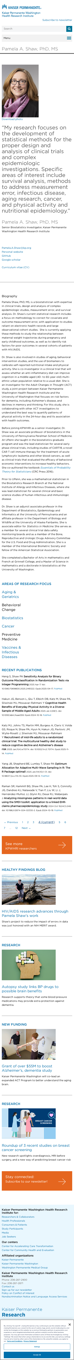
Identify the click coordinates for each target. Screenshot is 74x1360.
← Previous (11, 822)
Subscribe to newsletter (57, 20)
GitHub (6, 256)
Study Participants (12, 1229)
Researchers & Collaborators (18, 1217)
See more (13, 844)
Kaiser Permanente (13, 1260)
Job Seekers (9, 1237)
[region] (37, 1340)
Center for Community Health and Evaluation (28, 1250)
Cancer (8, 626)
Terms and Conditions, (15, 1341)
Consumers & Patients (14, 1225)
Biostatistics (12, 618)
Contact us (8, 1286)
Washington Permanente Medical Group (25, 1268)
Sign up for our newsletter (17, 1290)
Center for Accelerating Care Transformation (27, 1246)
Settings (37, 1347)
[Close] (70, 1325)
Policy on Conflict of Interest (18, 1293)
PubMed (58, 689)
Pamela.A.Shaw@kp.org (16, 248)
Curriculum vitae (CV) (15, 267)
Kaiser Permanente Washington (20, 1264)
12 (16, 828)
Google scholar (11, 260)
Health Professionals (13, 1221)
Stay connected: (19, 1177)
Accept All (37, 1355)
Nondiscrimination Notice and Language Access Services (34, 1297)
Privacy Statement (30, 1341)
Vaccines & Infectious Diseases (11, 652)
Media (5, 1233)
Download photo (12, 119)
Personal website (12, 252)
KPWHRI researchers (21, 848)
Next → (26, 828)
